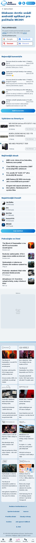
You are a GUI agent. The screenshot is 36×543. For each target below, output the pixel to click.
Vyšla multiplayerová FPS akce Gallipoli (25, 408)
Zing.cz (4, 266)
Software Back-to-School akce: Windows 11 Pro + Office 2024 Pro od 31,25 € (26, 477)
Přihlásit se (30, 3)
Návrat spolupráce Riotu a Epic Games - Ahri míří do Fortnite (9, 452)
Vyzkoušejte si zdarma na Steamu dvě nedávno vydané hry (14, 263)
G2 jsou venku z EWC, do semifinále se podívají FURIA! (9, 380)
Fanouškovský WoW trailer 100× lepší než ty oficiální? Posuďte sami (26, 378)
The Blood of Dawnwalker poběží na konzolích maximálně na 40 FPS (9, 485)
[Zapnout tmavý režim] (23, 3)
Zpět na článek (8, 9)
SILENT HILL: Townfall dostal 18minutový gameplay (25, 401)
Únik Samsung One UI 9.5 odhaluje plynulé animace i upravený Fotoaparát (25, 497)
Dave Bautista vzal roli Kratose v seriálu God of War (26, 415)
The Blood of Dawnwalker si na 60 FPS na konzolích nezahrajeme (14, 245)
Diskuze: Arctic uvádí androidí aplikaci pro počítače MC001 (16, 16)
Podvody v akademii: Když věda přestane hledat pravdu (14, 272)
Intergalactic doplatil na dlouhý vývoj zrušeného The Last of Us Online (9, 494)
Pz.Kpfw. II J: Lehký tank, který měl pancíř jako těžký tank (25, 446)
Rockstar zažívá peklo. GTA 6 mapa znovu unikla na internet (13, 255)
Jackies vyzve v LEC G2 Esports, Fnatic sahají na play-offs (9, 437)
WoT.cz (4, 285)
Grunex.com (6, 250)
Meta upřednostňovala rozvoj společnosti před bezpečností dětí (9, 415)
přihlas (4, 33)
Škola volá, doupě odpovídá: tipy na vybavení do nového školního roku (25, 487)
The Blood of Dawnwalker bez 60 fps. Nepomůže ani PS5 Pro (26, 370)
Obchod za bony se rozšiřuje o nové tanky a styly (26, 454)
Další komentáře (18, 111)
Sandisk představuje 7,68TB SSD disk (8, 408)
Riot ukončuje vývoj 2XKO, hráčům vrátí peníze (8, 444)
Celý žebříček (18, 231)
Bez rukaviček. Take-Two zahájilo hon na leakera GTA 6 (25, 362)
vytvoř (25, 33)
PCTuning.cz (6, 275)
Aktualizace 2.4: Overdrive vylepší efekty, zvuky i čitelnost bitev (14, 281)
